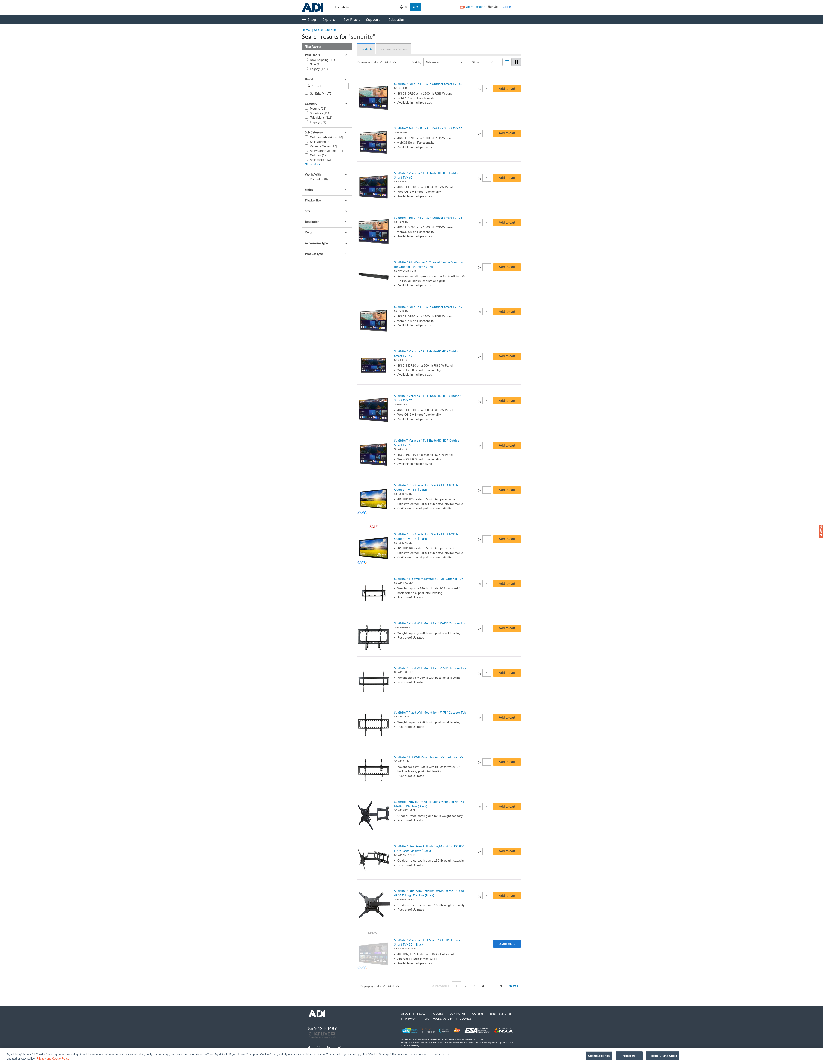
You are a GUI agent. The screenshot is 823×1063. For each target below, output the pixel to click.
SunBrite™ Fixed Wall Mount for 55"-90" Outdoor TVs (430, 668)
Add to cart (507, 88)
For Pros (351, 19)
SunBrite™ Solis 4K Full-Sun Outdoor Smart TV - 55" (429, 128)
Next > (513, 986)
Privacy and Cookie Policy (52, 1058)
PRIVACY (410, 1018)
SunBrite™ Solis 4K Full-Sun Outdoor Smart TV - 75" (429, 217)
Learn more (507, 944)
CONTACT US (457, 1013)
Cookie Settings (599, 1055)
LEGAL (421, 1013)
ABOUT (405, 1013)
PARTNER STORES (500, 1013)
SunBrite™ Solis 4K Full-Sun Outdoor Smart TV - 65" (429, 84)
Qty (479, 89)
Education (397, 19)
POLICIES (437, 1013)
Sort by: (417, 62)
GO (415, 7)
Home (306, 30)
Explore (329, 19)
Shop (312, 19)
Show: (476, 62)
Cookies (465, 1018)
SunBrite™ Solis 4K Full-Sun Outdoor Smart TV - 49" (429, 306)
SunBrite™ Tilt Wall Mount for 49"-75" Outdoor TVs (428, 757)
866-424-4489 (322, 1028)
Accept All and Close (663, 1055)
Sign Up (493, 6)
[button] (821, 531)
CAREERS (477, 1013)
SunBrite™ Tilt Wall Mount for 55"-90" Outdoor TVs (428, 578)
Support (373, 19)
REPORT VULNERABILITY (438, 1018)
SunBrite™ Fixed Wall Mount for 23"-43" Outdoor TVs (430, 623)
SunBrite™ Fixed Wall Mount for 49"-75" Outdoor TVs (430, 712)
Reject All (629, 1055)
